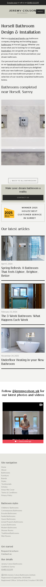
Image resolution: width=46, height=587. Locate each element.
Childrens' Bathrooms (10, 508)
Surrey (24, 44)
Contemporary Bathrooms (11, 510)
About (3, 470)
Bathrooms (5, 473)
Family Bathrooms (8, 516)
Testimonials (6, 484)
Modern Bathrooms (9, 527)
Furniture (5, 475)
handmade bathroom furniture (20, 64)
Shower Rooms (7, 530)
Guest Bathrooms (8, 519)
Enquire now (12, 3)
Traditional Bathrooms (10, 533)
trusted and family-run (19, 38)
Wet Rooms (6, 536)
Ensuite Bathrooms (9, 513)
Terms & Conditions (9, 492)
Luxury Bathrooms (8, 525)
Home (3, 467)
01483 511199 (33, 3)
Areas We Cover (7, 490)
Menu (40, 11)
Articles (4, 487)
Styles (3, 481)
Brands (4, 478)
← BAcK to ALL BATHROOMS (23, 181)
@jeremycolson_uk (25, 391)
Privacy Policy (6, 495)
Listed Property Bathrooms (12, 522)
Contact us (29, 70)
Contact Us (23, 197)
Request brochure (9, 551)
